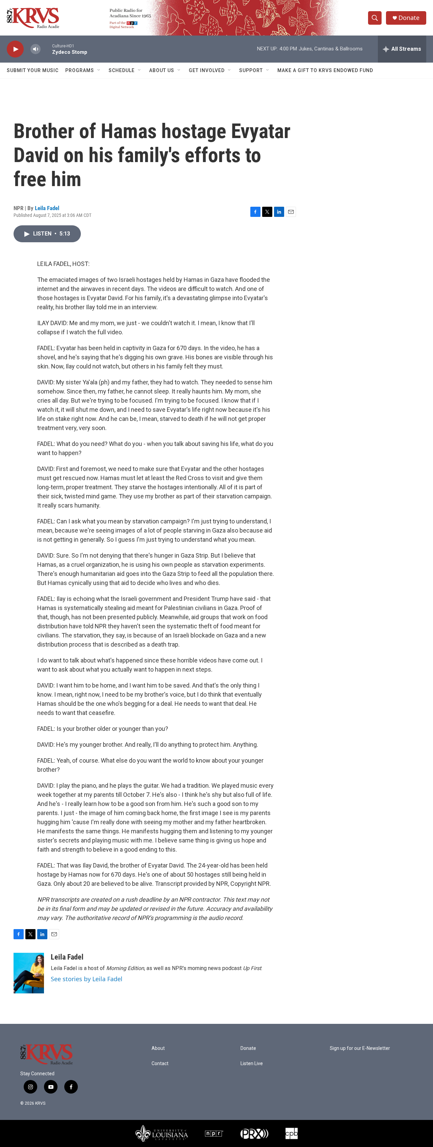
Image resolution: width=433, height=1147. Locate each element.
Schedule (122, 70)
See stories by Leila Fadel (86, 979)
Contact (160, 1063)
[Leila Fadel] (29, 973)
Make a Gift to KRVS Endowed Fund (325, 70)
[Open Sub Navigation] (99, 70)
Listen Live (252, 1063)
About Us (161, 70)
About (158, 1048)
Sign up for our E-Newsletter (360, 1048)
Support (251, 70)
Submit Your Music (33, 70)
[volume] (35, 49)
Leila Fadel (47, 208)
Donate (408, 17)
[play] (15, 49)
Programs (79, 70)
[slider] (46, 48)
